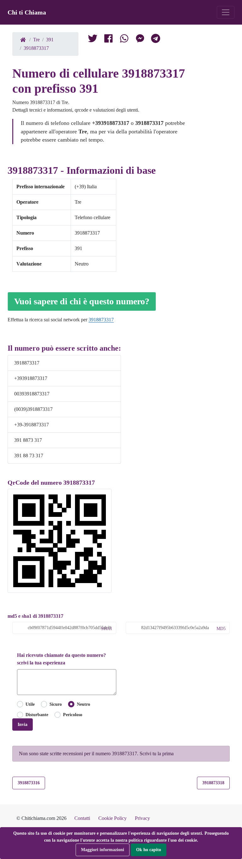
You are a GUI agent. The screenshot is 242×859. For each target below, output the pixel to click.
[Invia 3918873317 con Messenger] (140, 39)
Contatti (82, 818)
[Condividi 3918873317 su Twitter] (92, 39)
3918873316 (29, 782)
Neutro (83, 704)
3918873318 (213, 782)
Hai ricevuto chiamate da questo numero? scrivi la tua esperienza (61, 658)
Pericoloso (72, 714)
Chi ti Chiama (27, 12)
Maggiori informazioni (102, 849)
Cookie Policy (112, 818)
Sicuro (55, 704)
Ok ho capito (148, 849)
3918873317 (36, 48)
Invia (22, 724)
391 (50, 39)
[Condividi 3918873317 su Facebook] (108, 39)
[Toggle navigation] (225, 12)
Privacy (142, 818)
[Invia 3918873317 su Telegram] (155, 39)
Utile (30, 704)
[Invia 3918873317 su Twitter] (124, 39)
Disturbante (37, 714)
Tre (36, 39)
